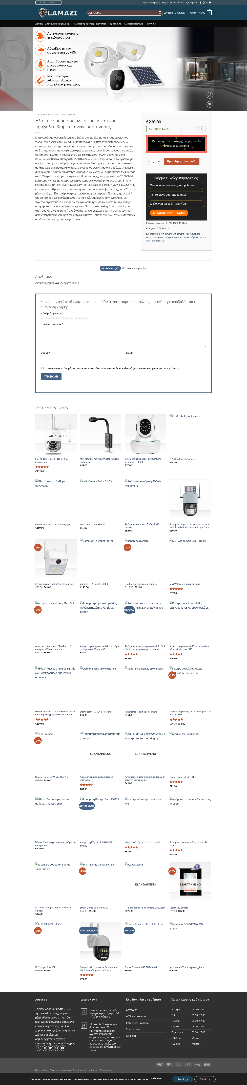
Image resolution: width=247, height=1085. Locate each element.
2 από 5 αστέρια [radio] (47, 318)
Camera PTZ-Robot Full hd (94, 583)
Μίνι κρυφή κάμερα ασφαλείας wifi (142, 842)
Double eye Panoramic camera (141, 583)
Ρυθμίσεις (205, 1079)
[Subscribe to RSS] (210, 3)
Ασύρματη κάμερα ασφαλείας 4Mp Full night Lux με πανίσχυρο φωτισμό (145, 648)
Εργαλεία (101, 23)
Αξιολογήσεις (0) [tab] (110, 268)
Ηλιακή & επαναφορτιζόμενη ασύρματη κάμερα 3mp (55, 844)
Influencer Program (137, 1022)
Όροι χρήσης (41, 1070)
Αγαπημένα (191, 2)
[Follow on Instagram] (204, 3)
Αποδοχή (182, 1079)
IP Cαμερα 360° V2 (45, 967)
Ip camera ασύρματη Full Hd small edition (53, 909)
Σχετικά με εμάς (150, 2)
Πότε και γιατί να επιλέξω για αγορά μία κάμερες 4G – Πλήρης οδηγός (104, 1013)
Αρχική (39, 23)
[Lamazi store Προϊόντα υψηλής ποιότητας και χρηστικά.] (58, 13)
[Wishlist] (210, 104)
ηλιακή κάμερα (191, 237)
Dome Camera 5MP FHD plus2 (141, 967)
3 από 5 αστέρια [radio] (55, 318)
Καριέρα (131, 1035)
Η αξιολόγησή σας (52, 323)
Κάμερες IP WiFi (158, 240)
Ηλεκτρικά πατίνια (133, 23)
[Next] (238, 69)
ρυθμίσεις (156, 1078)
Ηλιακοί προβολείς (84, 23)
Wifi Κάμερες (68, 114)
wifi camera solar (181, 233)
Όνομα (45, 352)
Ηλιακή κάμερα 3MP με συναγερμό (53, 524)
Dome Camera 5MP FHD (183, 777)
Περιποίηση (115, 23)
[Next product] (197, 128)
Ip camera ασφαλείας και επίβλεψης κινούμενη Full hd (143, 460)
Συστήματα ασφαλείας (57, 23)
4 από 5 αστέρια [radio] (67, 318)
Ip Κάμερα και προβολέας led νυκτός (54, 583)
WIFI (157, 233)
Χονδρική (131, 1009)
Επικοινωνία (176, 2)
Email (129, 352)
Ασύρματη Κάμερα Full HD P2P (96, 842)
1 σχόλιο (99, 1050)
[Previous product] (204, 128)
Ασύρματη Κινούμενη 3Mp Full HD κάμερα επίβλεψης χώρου (53, 648)
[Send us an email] (207, 3)
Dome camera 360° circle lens (95, 711)
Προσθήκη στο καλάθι (181, 161)
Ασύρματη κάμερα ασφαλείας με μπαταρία (96, 778)
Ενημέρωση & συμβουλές (85, 1070)
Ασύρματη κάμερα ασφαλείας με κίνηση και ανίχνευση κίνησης (145, 778)
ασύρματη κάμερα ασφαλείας (168, 237)
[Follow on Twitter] (50, 1048)
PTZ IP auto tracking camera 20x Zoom (145, 907)
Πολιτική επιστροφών (60, 1070)
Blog (163, 2)
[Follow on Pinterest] (62, 1048)
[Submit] (160, 13)
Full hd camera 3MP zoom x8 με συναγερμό (51, 460)
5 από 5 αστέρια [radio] (81, 318)
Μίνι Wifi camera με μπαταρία (185, 583)
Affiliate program (136, 1016)
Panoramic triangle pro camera (141, 711)
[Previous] (9, 69)
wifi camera (166, 233)
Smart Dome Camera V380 (94, 907)
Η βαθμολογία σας (52, 313)
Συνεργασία (133, 1029)
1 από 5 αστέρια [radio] (41, 318)
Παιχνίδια (151, 23)
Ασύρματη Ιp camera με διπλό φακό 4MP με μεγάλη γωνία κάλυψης (98, 968)
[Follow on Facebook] (200, 3)
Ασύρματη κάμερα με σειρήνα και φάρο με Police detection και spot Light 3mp (190, 526)
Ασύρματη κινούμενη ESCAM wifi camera (142, 526)
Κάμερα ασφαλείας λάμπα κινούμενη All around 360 (190, 713)
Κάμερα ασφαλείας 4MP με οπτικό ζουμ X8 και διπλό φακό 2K (190, 648)
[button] (174, 13)
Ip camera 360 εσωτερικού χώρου (187, 967)
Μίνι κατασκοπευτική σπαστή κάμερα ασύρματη (99, 460)
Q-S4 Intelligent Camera (182, 459)
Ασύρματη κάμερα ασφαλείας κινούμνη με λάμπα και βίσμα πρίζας (100, 648)
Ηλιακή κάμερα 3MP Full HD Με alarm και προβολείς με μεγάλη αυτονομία (55, 713)
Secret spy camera (179, 907)
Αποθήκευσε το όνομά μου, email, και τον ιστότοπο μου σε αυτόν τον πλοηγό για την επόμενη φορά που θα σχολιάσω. (112, 368)
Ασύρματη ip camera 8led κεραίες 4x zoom (188, 844)
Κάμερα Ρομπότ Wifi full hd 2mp (52, 777)
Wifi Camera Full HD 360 (93, 524)
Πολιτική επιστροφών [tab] (134, 268)
